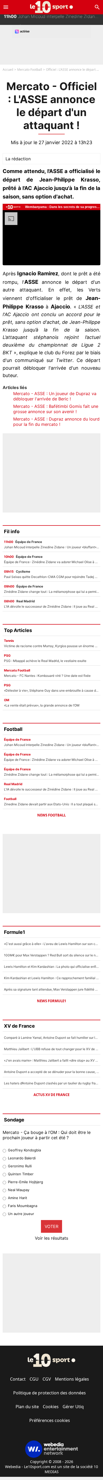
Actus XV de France (51, 1094)
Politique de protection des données (49, 1393)
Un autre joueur (21, 1214)
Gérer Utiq (73, 1407)
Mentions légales (72, 1379)
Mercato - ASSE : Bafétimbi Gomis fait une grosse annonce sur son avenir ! (55, 409)
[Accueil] (51, 7)
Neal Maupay (18, 1190)
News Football (51, 815)
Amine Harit (17, 1198)
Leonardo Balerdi (22, 1158)
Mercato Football (29, 69)
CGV (47, 1379)
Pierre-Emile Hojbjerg (25, 1182)
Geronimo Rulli (20, 1166)
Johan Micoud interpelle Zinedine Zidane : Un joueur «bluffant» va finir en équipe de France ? (53, 19)
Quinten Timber (21, 1174)
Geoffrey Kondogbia (24, 1150)
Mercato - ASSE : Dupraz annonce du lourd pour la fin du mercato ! (56, 421)
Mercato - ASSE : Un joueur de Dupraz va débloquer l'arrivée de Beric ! (54, 396)
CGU (34, 1379)
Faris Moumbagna (22, 1206)
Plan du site (27, 1407)
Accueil (8, 69)
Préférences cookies (49, 1420)
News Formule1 (51, 1001)
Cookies (51, 1407)
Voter (51, 1226)
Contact (18, 1379)
